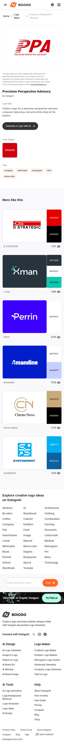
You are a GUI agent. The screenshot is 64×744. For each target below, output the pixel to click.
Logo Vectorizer (10, 703)
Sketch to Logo (10, 660)
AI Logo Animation (12, 690)
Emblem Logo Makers (45, 655)
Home (6, 16)
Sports (27, 562)
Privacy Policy (8, 730)
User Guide (40, 700)
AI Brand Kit (8, 664)
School (6, 562)
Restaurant (29, 557)
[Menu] (5, 5)
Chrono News (11, 427)
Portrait (6, 557)
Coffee (6, 518)
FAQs (37, 719)
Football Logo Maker (45, 650)
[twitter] (33, 634)
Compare (39, 710)
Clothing (49, 513)
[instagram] (39, 634)
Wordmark (8, 568)
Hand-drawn (9, 535)
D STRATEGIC (11, 246)
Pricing (38, 705)
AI (24, 507)
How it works (41, 695)
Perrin (7, 337)
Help (27, 734)
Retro (48, 557)
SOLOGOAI (16, 615)
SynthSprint (10, 473)
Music (6, 551)
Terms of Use (26, 730)
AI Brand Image (10, 674)
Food (26, 529)
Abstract (7, 507)
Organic (27, 551)
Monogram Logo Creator (47, 660)
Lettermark (51, 535)
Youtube (28, 568)
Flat (4, 529)
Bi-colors (7, 513)
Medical (49, 540)
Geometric (51, 529)
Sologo (21, 5)
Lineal (6, 540)
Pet (47, 551)
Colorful (28, 518)
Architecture (52, 507)
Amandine (9, 382)
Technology (51, 562)
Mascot (27, 540)
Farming (49, 524)
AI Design (7, 713)
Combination (52, 518)
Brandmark (29, 513)
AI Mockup (8, 669)
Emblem (28, 524)
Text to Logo (40, 674)
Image (27, 535)
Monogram (51, 546)
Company (8, 524)
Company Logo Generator (47, 669)
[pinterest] (45, 634)
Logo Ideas (16, 16)
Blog (36, 714)
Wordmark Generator (45, 664)
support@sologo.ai (38, 84)
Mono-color (30, 546)
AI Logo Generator (11, 650)
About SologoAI (42, 690)
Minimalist (8, 546)
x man (7, 291)
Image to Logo (10, 655)
